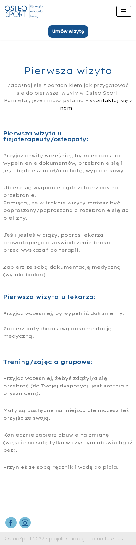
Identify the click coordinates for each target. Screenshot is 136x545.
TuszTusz (114, 538)
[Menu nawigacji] (123, 11)
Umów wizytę (68, 31)
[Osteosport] (24, 11)
